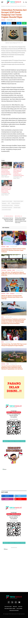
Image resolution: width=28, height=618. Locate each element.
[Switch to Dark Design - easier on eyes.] (24, 2)
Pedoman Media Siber (9, 608)
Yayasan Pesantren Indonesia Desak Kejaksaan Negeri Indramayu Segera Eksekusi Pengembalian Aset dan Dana (12, 367)
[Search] (26, 2)
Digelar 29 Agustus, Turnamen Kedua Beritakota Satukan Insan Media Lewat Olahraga (12, 297)
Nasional (3, 19)
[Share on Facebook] (3, 23)
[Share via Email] (14, 23)
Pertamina (16, 205)
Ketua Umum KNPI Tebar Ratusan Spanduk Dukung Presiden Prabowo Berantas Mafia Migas (6, 171)
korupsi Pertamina (16, 203)
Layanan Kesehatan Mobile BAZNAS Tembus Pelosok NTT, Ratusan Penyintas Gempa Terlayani (13, 250)
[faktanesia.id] (14, 2)
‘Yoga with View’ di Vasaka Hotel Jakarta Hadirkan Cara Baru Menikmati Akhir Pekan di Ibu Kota (13, 274)
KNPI (9, 203)
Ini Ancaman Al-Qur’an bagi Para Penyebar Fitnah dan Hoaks (7, 219)
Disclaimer (19, 608)
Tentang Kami (7, 606)
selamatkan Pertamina (7, 207)
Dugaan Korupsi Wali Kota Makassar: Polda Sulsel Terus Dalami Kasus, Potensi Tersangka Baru (6, 189)
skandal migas (17, 207)
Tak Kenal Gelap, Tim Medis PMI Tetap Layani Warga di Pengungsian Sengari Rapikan (14, 344)
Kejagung (4, 203)
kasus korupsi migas (18, 201)
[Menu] (2, 2)
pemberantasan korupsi (7, 205)
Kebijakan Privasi (14, 610)
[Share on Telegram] (19, 23)
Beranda (3, 6)
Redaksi (15, 606)
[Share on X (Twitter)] (8, 23)
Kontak (20, 606)
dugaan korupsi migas (7, 201)
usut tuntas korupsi (6, 209)
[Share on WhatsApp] (24, 23)
